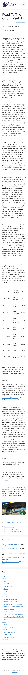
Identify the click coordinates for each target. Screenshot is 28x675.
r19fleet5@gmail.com (13, 659)
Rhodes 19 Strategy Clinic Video (13, 606)
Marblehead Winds (9, 609)
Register (4, 629)
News (4, 622)
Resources (5, 596)
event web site (17, 400)
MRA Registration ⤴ (9, 632)
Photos (6, 589)
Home (4, 576)
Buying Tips (7, 619)
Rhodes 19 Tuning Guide (11, 601)
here (23, 373)
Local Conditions (9, 612)
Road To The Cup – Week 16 (12, 531)
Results (6, 581)
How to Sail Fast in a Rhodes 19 (13, 614)
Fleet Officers (8, 584)
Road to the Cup (9, 527)
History (6, 591)
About (4, 579)
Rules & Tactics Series (10, 599)
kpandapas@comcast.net (13, 522)
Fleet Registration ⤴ (9, 637)
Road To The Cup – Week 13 (12, 529)
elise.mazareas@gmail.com (10, 443)
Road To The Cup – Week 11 (10, 553)
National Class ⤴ (8, 634)
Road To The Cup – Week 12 (10, 548)
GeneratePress (14, 672)
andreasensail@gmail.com (10, 398)
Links (5, 594)
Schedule (5, 640)
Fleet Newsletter (8, 627)
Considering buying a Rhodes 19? (14, 617)
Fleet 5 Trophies (8, 586)
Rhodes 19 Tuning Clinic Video (13, 604)
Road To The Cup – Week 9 (10, 562)
